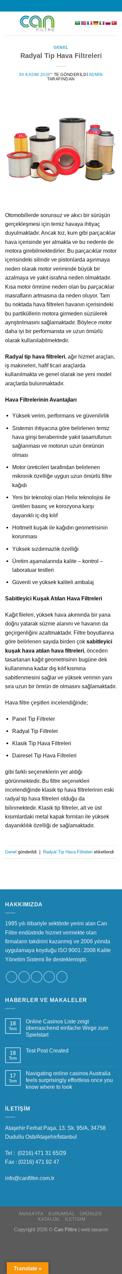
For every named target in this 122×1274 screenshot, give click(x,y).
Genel (61, 47)
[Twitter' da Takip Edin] (58, 5)
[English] (83, 23)
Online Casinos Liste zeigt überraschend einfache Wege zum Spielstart (67, 1028)
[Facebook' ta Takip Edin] (44, 5)
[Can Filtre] (37, 24)
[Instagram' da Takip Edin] (51, 5)
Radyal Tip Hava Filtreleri (61, 55)
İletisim (75, 1219)
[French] (90, 23)
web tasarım (94, 1229)
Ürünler (91, 1214)
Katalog (49, 1219)
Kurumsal (61, 1214)
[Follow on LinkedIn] (71, 5)
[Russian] (108, 23)
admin (96, 75)
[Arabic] (77, 23)
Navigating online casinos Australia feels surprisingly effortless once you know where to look (69, 1080)
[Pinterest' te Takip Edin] (62, 977)
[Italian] (102, 23)
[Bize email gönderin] (64, 5)
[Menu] (9, 23)
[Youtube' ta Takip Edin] (78, 5)
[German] (96, 23)
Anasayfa (31, 1214)
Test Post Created (47, 1050)
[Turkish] (114, 23)
